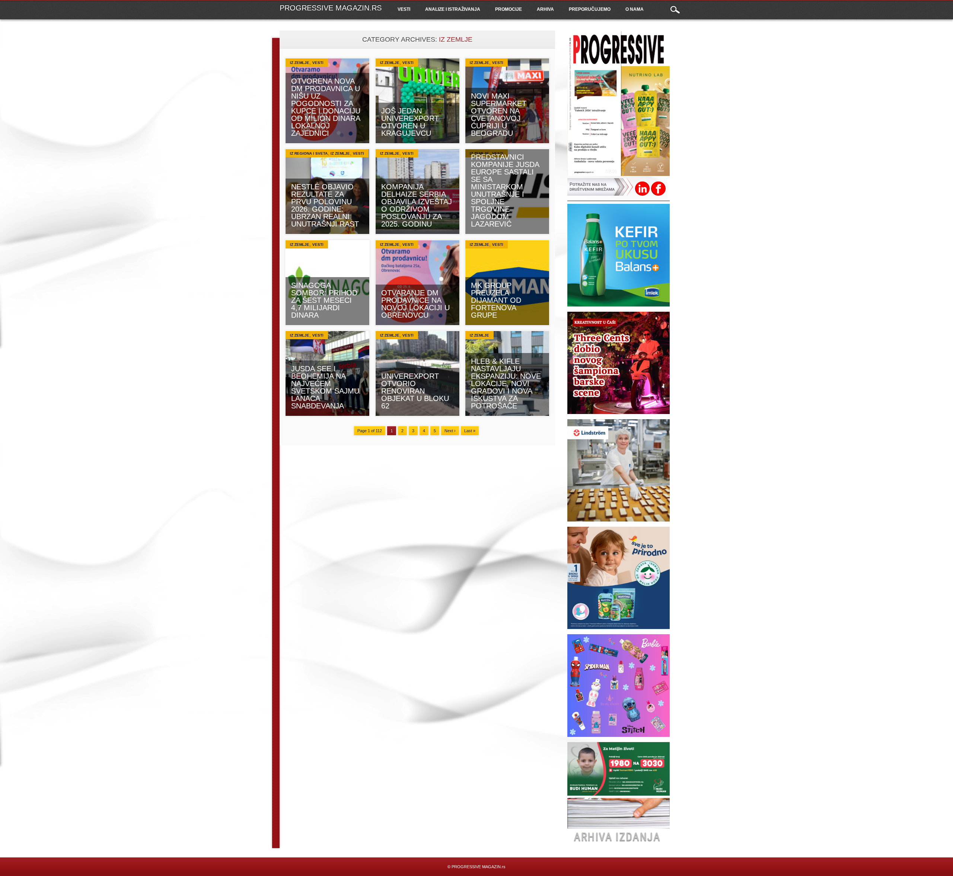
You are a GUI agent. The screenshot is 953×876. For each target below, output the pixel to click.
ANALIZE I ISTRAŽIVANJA (452, 9)
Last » (469, 431)
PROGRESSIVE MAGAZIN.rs (331, 8)
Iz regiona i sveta (309, 153)
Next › (450, 431)
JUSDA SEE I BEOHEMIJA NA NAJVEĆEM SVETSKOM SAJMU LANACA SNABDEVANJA (325, 387)
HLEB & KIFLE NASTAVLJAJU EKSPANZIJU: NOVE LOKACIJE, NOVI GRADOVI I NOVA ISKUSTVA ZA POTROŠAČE (506, 383)
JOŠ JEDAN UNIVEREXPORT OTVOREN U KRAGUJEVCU (410, 122)
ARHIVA (545, 9)
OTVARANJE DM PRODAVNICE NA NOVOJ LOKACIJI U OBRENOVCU (415, 304)
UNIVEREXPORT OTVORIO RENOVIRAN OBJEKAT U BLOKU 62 (415, 391)
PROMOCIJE (508, 9)
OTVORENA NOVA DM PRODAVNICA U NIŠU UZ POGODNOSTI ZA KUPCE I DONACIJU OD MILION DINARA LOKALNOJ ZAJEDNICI (325, 107)
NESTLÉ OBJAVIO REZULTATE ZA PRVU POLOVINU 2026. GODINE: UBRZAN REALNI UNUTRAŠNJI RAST (325, 205)
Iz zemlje (299, 63)
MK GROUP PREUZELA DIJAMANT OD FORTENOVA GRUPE (496, 300)
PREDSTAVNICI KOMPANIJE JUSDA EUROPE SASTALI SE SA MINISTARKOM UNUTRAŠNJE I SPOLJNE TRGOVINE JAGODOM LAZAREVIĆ (505, 190)
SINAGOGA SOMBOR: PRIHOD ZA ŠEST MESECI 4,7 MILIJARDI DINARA (324, 300)
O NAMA (634, 9)
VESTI (404, 9)
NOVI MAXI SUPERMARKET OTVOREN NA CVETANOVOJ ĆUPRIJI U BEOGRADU (498, 114)
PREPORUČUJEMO (590, 9)
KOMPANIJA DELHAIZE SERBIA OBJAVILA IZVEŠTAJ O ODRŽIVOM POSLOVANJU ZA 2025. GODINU (416, 205)
